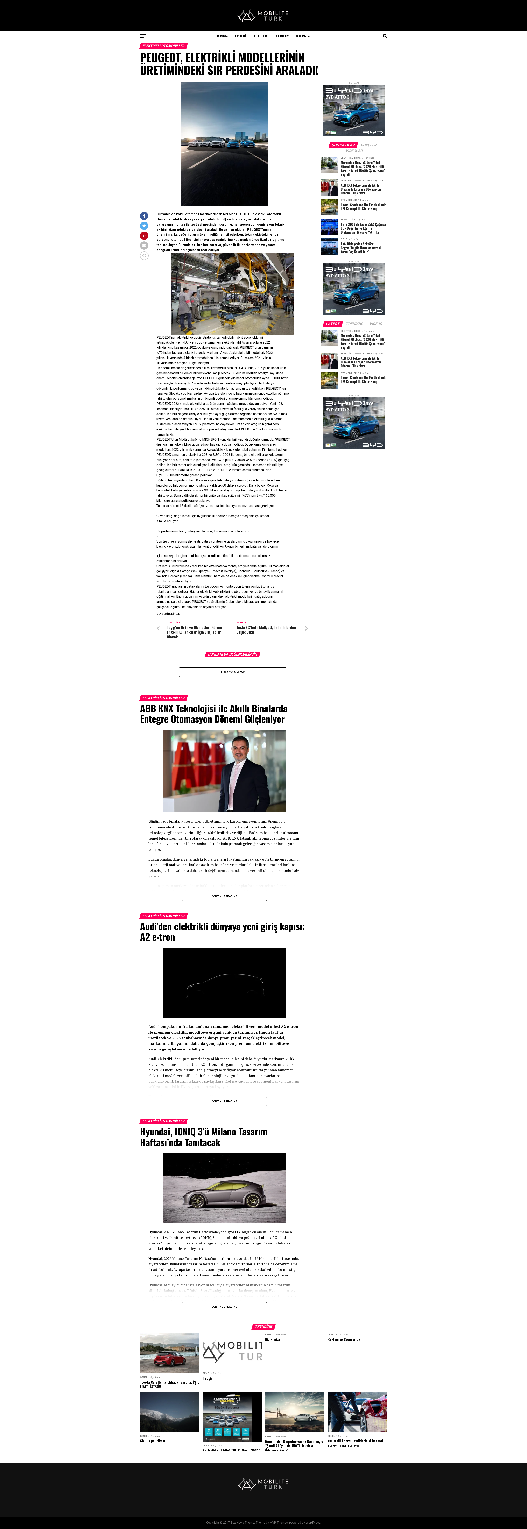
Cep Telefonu (261, 36)
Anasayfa (222, 36)
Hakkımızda (302, 36)
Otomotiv (282, 36)
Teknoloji (239, 36)
